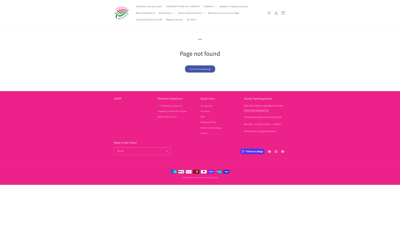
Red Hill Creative (195, 177)
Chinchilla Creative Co (256, 110)
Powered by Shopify (210, 177)
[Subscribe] (166, 151)
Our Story (205, 111)
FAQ (203, 116)
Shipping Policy (208, 122)
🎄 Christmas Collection (169, 105)
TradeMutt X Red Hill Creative (172, 111)
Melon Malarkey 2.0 (167, 116)
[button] (209, 6)
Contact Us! (206, 105)
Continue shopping (200, 69)
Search (204, 133)
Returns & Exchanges (211, 127)
